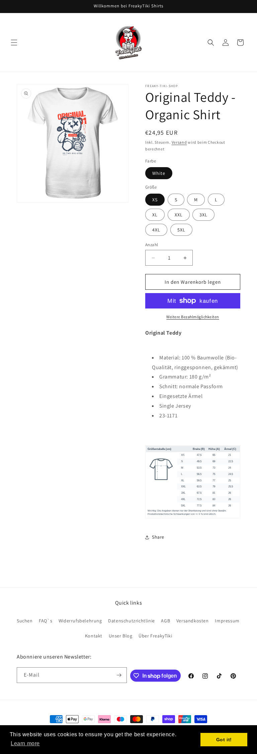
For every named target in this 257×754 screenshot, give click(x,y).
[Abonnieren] (119, 675)
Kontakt (93, 636)
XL (155, 215)
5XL (181, 230)
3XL (203, 215)
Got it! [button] (224, 739)
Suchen (25, 621)
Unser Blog (121, 636)
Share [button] (158, 537)
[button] (14, 42)
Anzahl (151, 245)
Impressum (227, 621)
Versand (179, 142)
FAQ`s (45, 621)
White (158, 173)
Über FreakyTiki (155, 636)
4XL (156, 230)
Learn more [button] (25, 743)
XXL (179, 215)
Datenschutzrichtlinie (131, 621)
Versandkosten (192, 621)
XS (155, 200)
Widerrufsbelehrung (80, 621)
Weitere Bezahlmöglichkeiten (192, 316)
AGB (165, 621)
